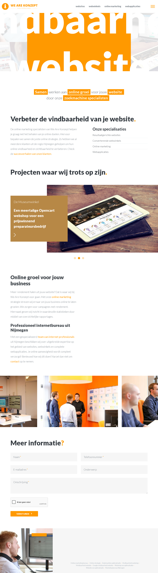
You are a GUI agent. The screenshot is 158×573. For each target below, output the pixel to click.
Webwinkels (94, 6)
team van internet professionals (56, 336)
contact (14, 361)
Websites (80, 6)
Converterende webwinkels (107, 140)
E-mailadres (19, 469)
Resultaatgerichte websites (106, 135)
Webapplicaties (132, 6)
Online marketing (112, 6)
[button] (75, 258)
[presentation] (47, 401)
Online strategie (95, 563)
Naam (16, 456)
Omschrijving (20, 482)
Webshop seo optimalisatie (124, 565)
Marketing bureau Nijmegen (115, 568)
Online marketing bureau (79, 563)
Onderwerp (90, 469)
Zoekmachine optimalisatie (111, 563)
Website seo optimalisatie (95, 568)
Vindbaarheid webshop (130, 563)
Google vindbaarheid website (103, 565)
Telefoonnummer (93, 456)
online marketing (61, 296)
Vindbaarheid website (83, 565)
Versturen (22, 514)
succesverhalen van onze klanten (32, 153)
